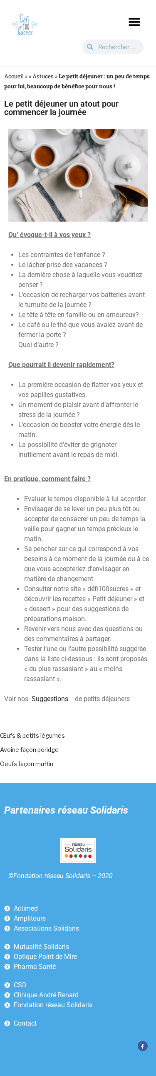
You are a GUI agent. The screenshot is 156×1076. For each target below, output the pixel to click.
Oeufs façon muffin (26, 763)
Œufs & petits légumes (32, 735)
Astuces (43, 76)
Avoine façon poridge (29, 749)
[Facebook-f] (143, 1046)
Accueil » (15, 76)
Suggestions (50, 699)
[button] (134, 21)
